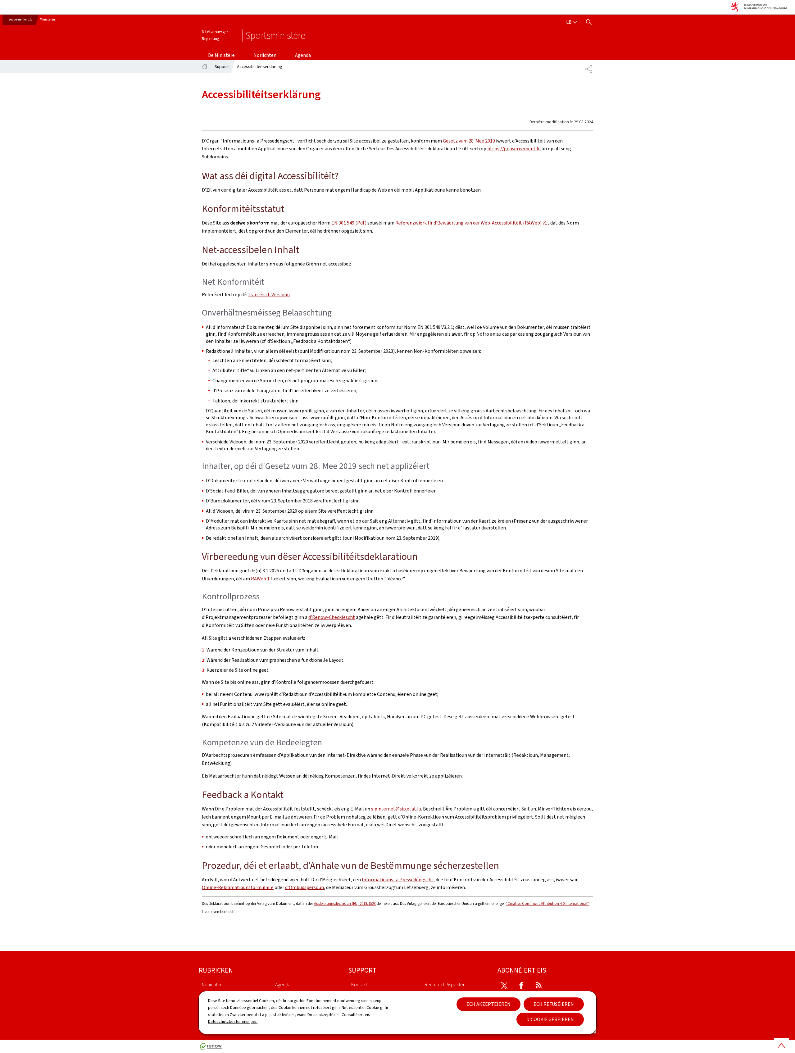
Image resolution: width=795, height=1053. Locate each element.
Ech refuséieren (554, 1004)
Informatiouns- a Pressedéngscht (398, 879)
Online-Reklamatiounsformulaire (238, 887)
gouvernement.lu (21, 19)
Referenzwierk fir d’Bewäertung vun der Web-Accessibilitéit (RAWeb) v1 (471, 223)
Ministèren (47, 19)
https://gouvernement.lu (514, 148)
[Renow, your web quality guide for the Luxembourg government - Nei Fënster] (211, 1049)
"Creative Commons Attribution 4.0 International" (547, 903)
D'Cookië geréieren (550, 1019)
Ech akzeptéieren (488, 1004)
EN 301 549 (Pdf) (348, 223)
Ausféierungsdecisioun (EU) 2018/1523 (345, 903)
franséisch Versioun (269, 294)
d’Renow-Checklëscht (331, 617)
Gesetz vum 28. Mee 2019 (469, 141)
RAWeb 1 (260, 578)
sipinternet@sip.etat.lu (396, 809)
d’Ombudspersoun (304, 887)
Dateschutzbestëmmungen (232, 1021)
